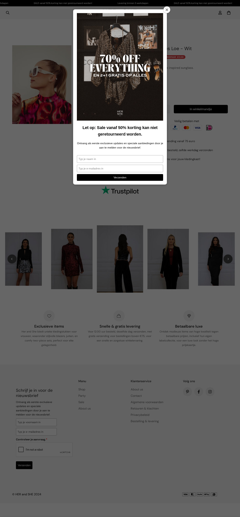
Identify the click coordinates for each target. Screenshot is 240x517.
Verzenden (120, 177)
